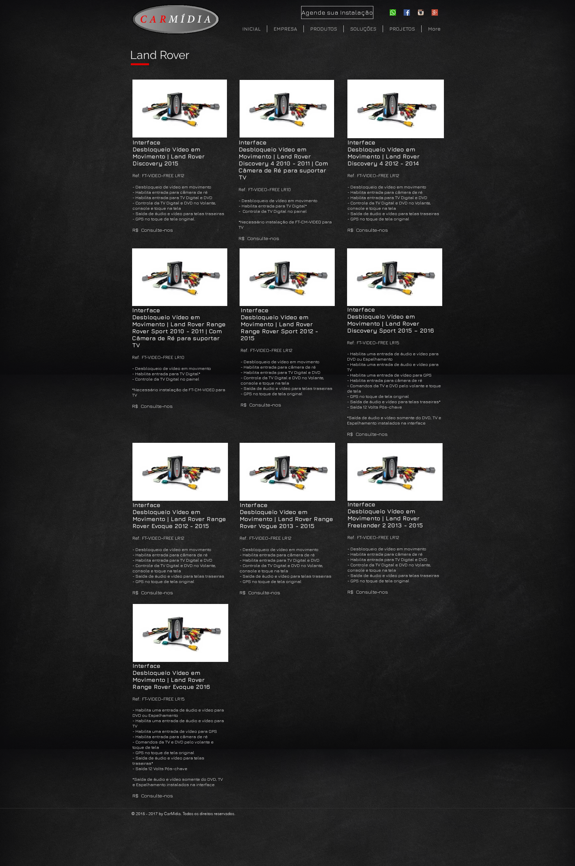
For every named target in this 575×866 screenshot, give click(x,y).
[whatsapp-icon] (393, 12)
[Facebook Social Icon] (407, 12)
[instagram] (421, 12)
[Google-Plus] (435, 12)
